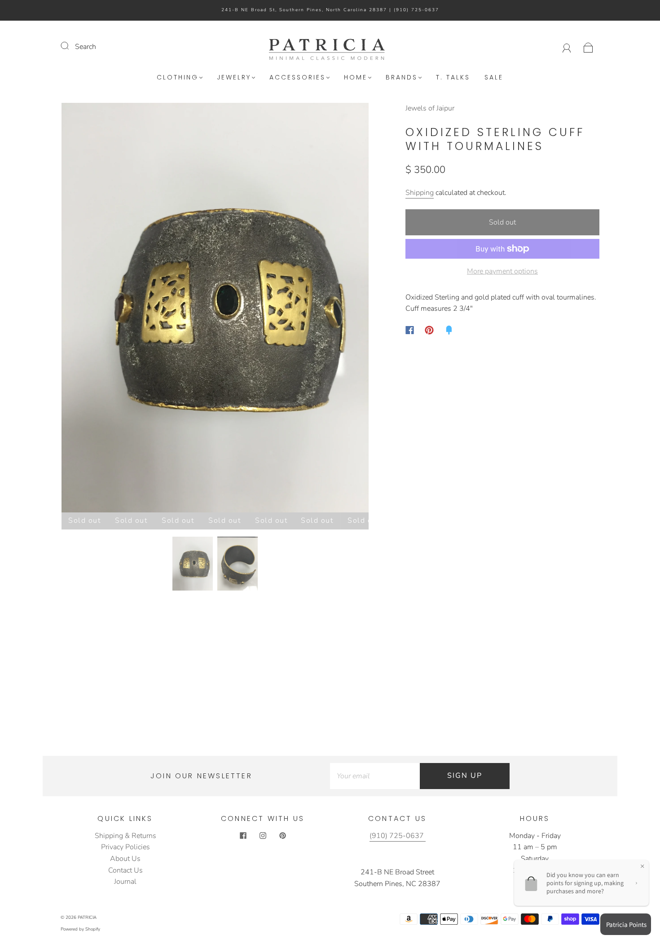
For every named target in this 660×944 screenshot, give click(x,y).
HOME (355, 78)
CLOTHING (177, 78)
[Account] (566, 46)
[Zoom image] (215, 309)
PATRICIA (87, 917)
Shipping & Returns (125, 836)
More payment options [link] (502, 271)
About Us (125, 859)
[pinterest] (282, 836)
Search (85, 47)
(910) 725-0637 (416, 10)
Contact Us (125, 870)
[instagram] (263, 836)
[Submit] (70, 46)
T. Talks (453, 78)
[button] (92, 309)
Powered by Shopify (80, 929)
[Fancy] (449, 330)
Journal (125, 882)
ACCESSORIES (297, 78)
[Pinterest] (429, 330)
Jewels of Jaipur (429, 108)
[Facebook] (409, 330)
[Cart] (588, 46)
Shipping (419, 193)
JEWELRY (234, 78)
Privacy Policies (125, 847)
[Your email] (375, 776)
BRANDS (402, 78)
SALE (493, 78)
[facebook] (243, 836)
